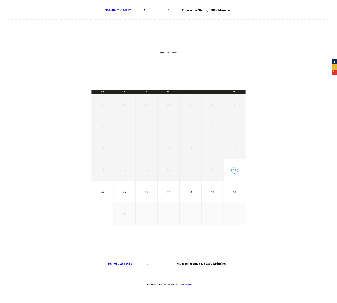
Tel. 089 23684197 (118, 10)
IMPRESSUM (185, 284)
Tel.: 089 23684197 (120, 263)
